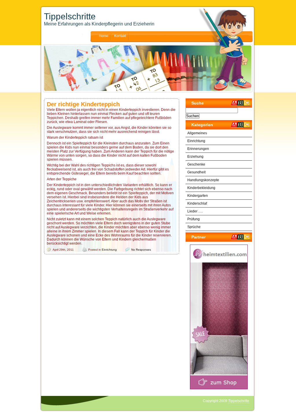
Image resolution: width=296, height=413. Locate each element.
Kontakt (120, 36)
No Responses (141, 249)
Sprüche (194, 227)
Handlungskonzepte (203, 180)
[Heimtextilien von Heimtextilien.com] (219, 317)
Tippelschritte (70, 16)
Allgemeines (197, 133)
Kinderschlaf (197, 203)
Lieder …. (195, 211)
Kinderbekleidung (201, 188)
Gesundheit (196, 172)
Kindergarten (197, 196)
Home (103, 36)
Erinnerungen (198, 149)
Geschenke (196, 164)
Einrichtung (109, 249)
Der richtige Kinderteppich (83, 104)
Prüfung (193, 219)
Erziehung (195, 157)
